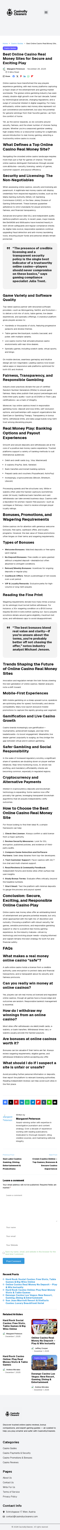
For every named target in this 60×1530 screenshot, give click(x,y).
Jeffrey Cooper (41, 1348)
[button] (46, 12)
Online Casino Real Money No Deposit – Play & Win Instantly (31, 1285)
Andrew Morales (13, 1370)
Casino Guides (17, 43)
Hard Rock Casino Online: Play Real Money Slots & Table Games (30, 1291)
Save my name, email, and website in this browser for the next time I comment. (30, 1253)
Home (5, 43)
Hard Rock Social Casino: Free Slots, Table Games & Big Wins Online (31, 1280)
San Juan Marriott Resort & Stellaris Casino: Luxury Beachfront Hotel (27, 1301)
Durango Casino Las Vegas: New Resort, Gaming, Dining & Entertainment (29, 1296)
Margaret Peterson (16, 69)
